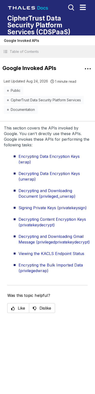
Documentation (23, 109)
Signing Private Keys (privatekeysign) (53, 207)
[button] (47, 51)
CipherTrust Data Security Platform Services (46, 100)
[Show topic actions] (88, 69)
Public (15, 90)
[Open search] (71, 7)
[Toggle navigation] (83, 7)
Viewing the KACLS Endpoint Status (51, 253)
